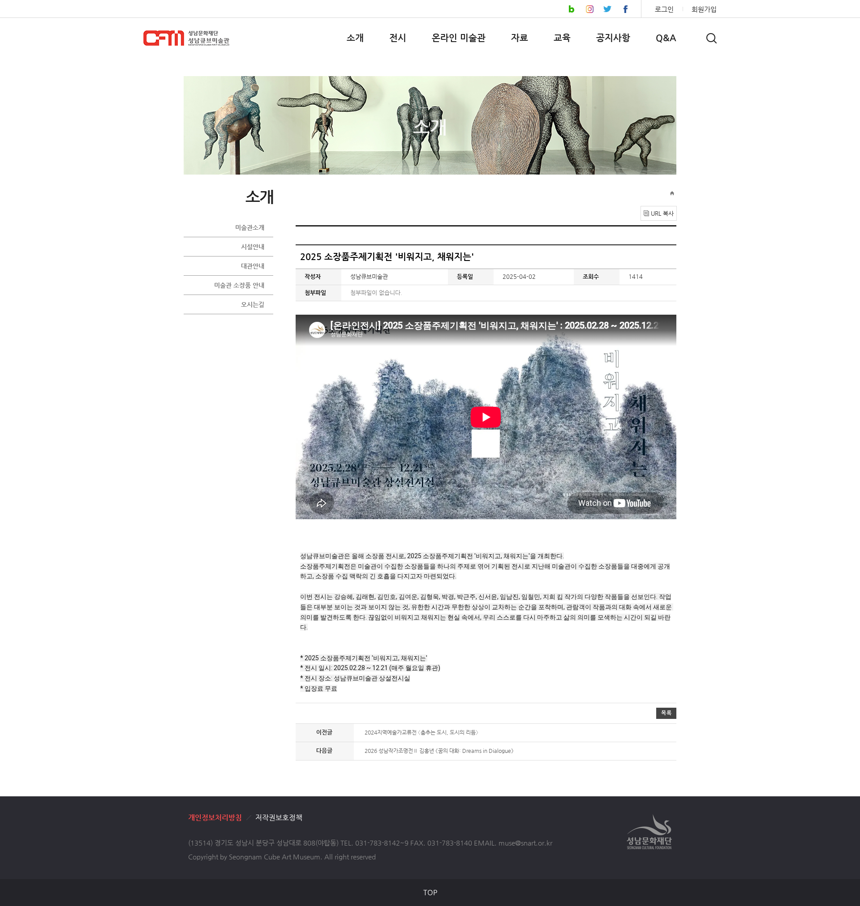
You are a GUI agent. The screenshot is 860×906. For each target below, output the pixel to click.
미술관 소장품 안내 (239, 285)
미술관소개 (249, 227)
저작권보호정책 (278, 817)
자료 (519, 38)
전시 (397, 38)
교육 (562, 38)
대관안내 (252, 265)
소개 (355, 38)
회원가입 (704, 9)
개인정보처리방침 (215, 817)
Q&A (666, 38)
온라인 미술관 (459, 38)
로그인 (664, 9)
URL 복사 (662, 213)
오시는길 (252, 304)
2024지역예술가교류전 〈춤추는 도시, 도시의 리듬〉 (421, 732)
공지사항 (613, 38)
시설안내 (252, 246)
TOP (430, 892)
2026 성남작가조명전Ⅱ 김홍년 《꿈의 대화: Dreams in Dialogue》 (439, 751)
